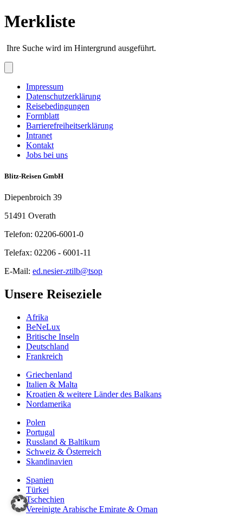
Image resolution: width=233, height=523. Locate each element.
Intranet (39, 135)
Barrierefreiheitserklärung (69, 125)
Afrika (37, 317)
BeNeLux (43, 326)
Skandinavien (49, 461)
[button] (19, 503)
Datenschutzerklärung (63, 96)
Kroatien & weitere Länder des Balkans (93, 394)
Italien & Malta (51, 384)
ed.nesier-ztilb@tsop (67, 271)
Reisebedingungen (57, 106)
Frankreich (44, 356)
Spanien (40, 479)
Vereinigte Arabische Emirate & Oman (92, 509)
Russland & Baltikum (63, 442)
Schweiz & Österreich (63, 451)
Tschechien (45, 499)
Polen (36, 422)
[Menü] (8, 67)
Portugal (40, 432)
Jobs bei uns (47, 155)
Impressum (44, 86)
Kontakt (40, 145)
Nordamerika (48, 404)
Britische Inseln (52, 336)
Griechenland (49, 374)
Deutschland (47, 346)
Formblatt (42, 115)
